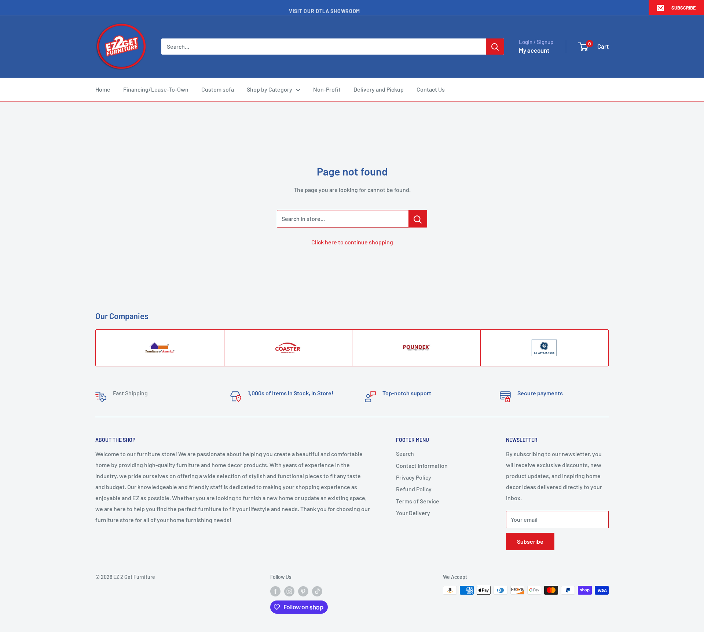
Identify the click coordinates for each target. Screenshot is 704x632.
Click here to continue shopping (352, 242)
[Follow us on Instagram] (289, 591)
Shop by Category (269, 89)
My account (534, 50)
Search (405, 453)
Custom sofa (217, 89)
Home (102, 89)
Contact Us (431, 89)
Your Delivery (413, 512)
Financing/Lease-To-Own (155, 89)
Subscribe (683, 8)
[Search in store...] (417, 219)
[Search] (495, 46)
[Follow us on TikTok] (317, 591)
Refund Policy (414, 488)
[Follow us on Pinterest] (303, 591)
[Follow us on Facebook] (275, 591)
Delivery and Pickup (378, 89)
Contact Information (422, 465)
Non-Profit (327, 89)
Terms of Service (417, 501)
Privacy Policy (413, 477)
